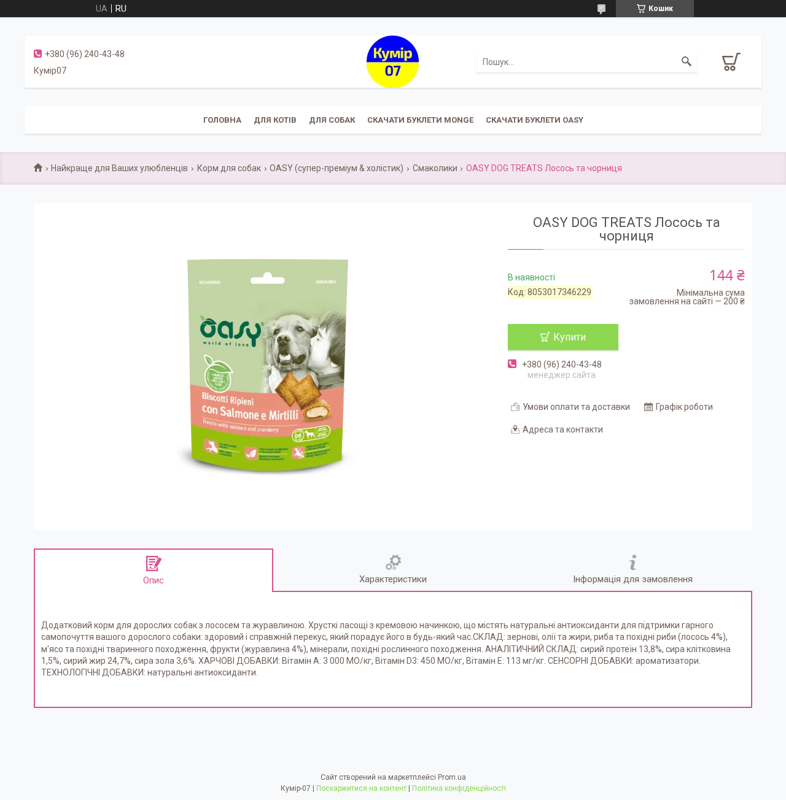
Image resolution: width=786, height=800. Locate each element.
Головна (222, 120)
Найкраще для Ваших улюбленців (119, 168)
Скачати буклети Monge (420, 120)
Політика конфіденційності (459, 788)
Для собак (332, 120)
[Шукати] (686, 62)
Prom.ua (452, 777)
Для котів (275, 120)
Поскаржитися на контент (361, 788)
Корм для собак (229, 168)
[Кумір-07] (393, 61)
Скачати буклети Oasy (534, 120)
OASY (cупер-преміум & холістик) (336, 168)
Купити (569, 337)
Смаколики (435, 168)
